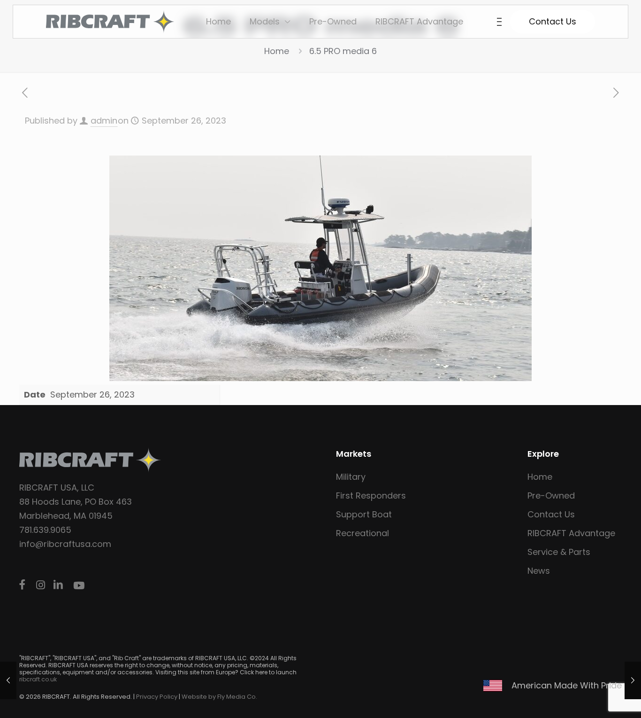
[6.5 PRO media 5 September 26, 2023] (633, 680)
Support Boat (364, 514)
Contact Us (551, 514)
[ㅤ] (24, 585)
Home (276, 51)
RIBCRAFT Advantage (571, 533)
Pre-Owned (551, 495)
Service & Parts (558, 552)
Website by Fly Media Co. (219, 696)
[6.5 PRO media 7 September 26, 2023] (8, 680)
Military (351, 477)
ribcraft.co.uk (38, 679)
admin (104, 120)
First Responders (371, 495)
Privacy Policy (156, 696)
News (538, 571)
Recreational (362, 533)
